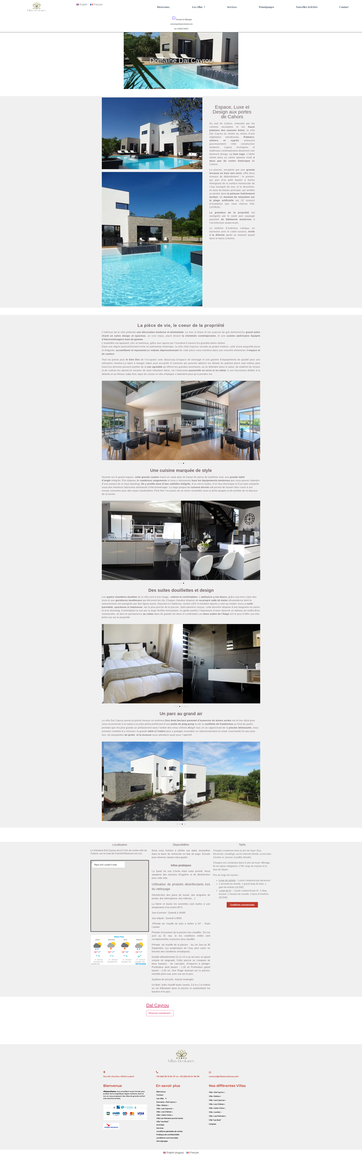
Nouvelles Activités (306, 7)
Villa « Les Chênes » (164, 1112)
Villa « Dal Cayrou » (217, 1092)
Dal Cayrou (157, 1005)
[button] (198, 7)
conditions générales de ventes (169, 1131)
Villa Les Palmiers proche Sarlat (169, 1118)
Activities (160, 1125)
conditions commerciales (167, 1138)
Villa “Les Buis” (162, 1121)
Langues (212, 1124)
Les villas (197, 7)
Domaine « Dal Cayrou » (166, 1102)
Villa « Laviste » (215, 1112)
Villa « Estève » (162, 1105)
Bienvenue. (163, 7)
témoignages (162, 1141)
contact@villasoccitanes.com (181, 24)
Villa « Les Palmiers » (217, 1116)
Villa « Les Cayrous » (164, 1108)
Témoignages (266, 7)
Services (232, 7)
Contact (343, 7)
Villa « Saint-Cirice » (164, 1115)
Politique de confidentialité (167, 1135)
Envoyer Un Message (184, 20)
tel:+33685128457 (181, 29)
